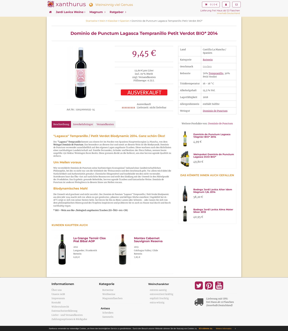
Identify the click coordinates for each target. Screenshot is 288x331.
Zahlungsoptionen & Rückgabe (69, 319)
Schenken (107, 312)
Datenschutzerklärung (65, 310)
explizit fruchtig (159, 298)
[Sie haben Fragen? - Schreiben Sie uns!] (236, 4)
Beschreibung (61, 124)
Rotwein (208, 59)
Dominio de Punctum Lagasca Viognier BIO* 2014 (211, 135)
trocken (207, 66)
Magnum (97, 12)
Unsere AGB (58, 294)
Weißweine (108, 294)
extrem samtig (158, 290)
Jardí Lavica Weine (70, 12)
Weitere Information (224, 329)
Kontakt (56, 302)
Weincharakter (158, 284)
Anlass (105, 308)
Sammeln (107, 316)
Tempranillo (216, 73)
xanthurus (71, 4)
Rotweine (108, 290)
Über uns (57, 290)
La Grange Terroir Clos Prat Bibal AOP (89, 239)
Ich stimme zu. (205, 328)
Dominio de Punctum (215, 110)
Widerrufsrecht (60, 306)
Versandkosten (105, 124)
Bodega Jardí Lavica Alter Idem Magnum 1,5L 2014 (212, 191)
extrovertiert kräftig (161, 294)
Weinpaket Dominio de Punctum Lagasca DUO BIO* (213, 155)
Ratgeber (117, 12)
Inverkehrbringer (83, 124)
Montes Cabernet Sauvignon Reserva (148, 239)
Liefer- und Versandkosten (67, 315)
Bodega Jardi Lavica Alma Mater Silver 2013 (213, 211)
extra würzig (157, 302)
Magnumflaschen (112, 298)
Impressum (58, 298)
